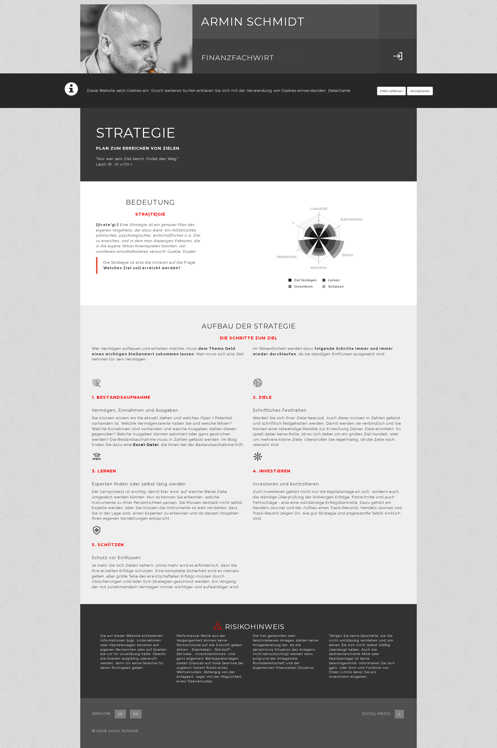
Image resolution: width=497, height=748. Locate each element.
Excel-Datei (146, 445)
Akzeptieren (420, 91)
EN (135, 714)
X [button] (399, 714)
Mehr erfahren (391, 91)
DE (120, 714)
